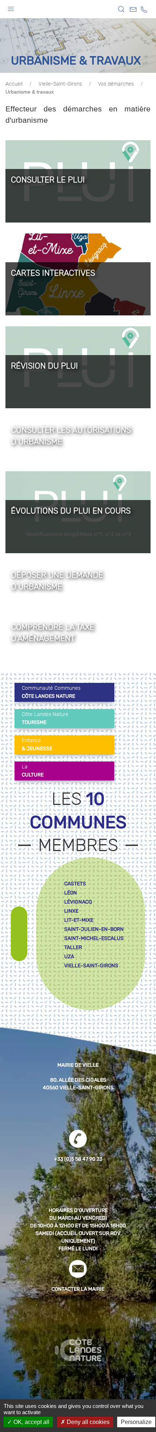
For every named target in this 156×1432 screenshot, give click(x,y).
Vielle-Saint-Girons (60, 84)
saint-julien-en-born (94, 929)
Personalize (136, 1422)
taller (73, 947)
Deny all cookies (87, 1422)
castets (75, 884)
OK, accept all (30, 1422)
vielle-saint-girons (91, 966)
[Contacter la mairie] (78, 1268)
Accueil (13, 84)
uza (69, 956)
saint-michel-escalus (94, 938)
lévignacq (78, 902)
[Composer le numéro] (78, 1138)
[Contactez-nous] (133, 9)
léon (70, 893)
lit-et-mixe (78, 920)
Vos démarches (116, 84)
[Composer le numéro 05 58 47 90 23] (144, 9)
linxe (71, 911)
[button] (11, 7)
